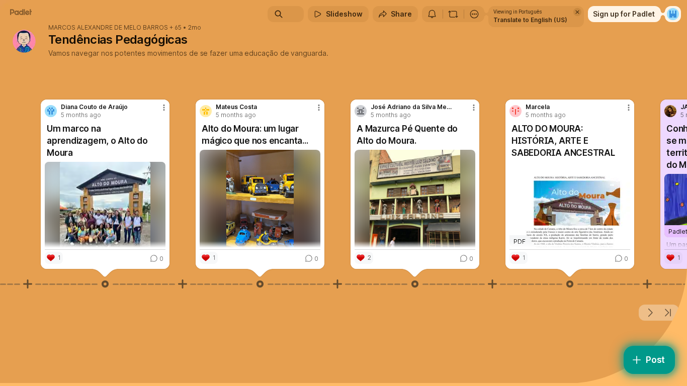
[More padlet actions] (474, 14)
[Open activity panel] (432, 14)
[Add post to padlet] (27, 284)
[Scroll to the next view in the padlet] (650, 313)
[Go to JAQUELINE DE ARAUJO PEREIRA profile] (670, 111)
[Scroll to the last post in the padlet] (668, 313)
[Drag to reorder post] (105, 284)
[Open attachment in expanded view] (105, 222)
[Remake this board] (453, 14)
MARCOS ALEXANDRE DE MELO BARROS (108, 27)
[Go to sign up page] (673, 14)
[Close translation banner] (577, 12)
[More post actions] (163, 107)
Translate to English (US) (530, 20)
